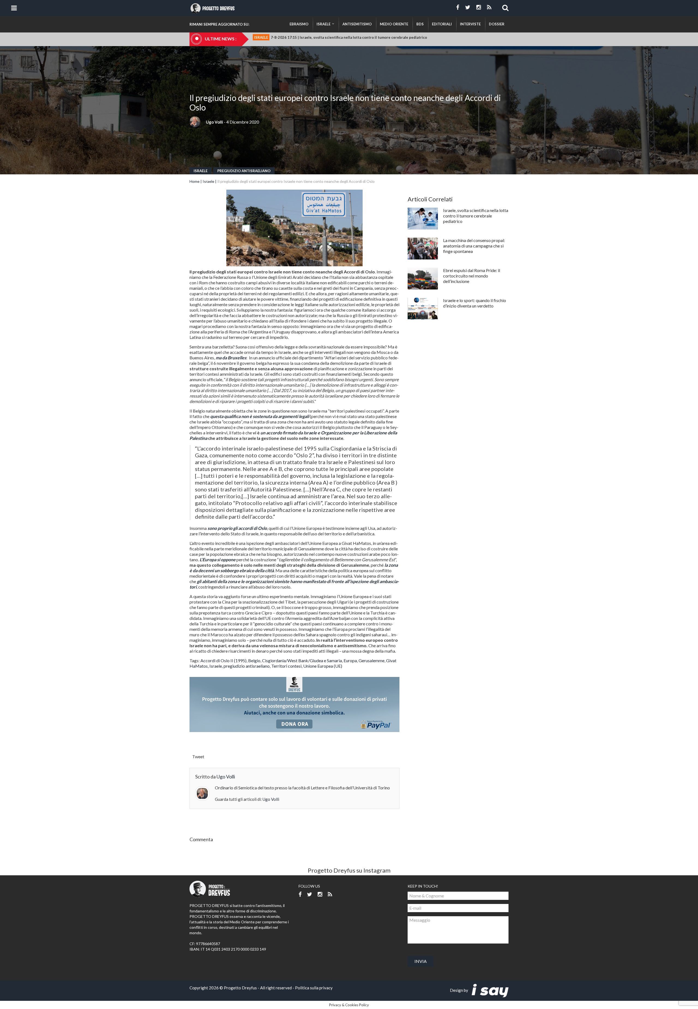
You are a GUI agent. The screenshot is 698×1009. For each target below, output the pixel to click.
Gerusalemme (371, 660)
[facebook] (457, 7)
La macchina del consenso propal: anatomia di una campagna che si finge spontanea (474, 246)
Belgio (254, 660)
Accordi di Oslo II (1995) (223, 660)
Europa (350, 660)
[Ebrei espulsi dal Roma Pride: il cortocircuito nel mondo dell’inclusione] (423, 278)
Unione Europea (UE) (322, 665)
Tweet (198, 756)
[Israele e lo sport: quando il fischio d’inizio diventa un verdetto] (423, 309)
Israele (200, 171)
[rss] (489, 7)
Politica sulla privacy (314, 987)
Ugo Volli (214, 122)
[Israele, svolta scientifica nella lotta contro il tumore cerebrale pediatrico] (423, 218)
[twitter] (467, 7)
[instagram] (478, 7)
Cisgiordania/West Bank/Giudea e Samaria (302, 660)
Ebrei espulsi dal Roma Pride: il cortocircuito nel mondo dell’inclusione (471, 276)
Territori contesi (286, 665)
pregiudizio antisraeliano (243, 171)
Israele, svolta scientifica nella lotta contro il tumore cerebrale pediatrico (475, 216)
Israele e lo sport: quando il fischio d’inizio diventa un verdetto (474, 303)
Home (194, 181)
